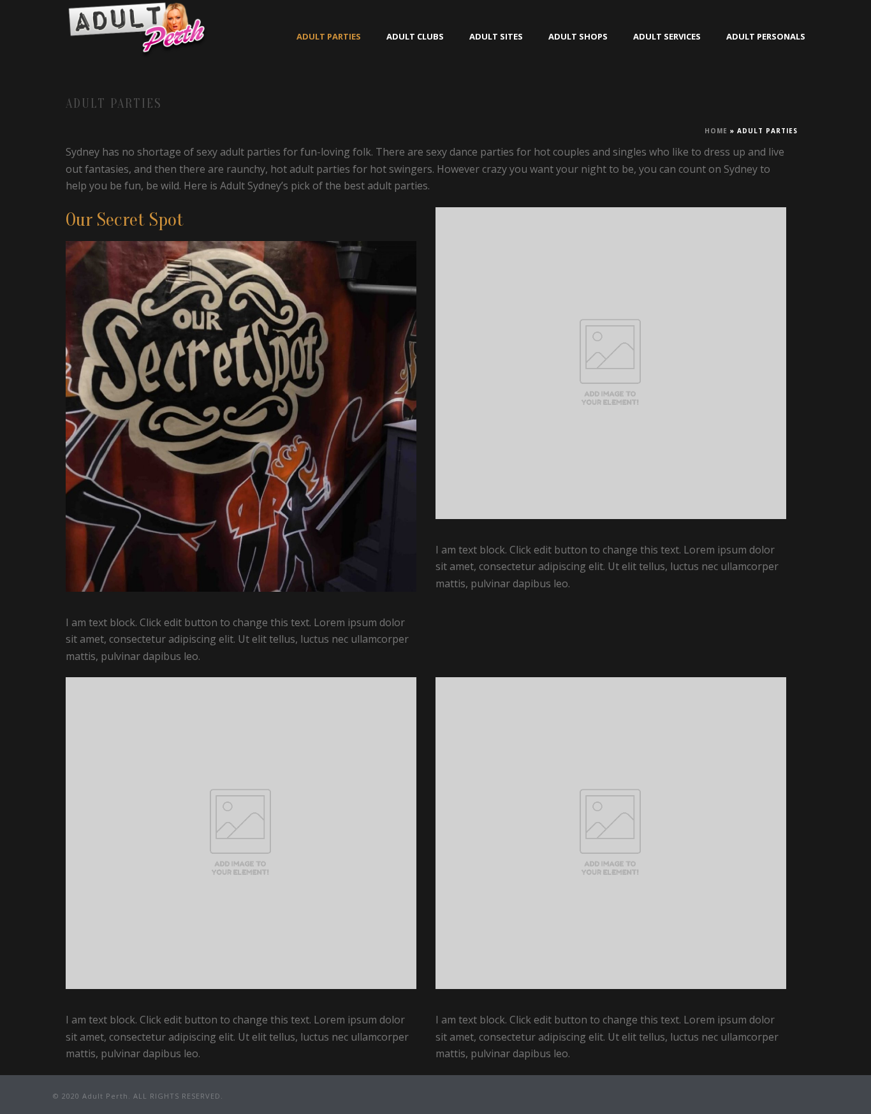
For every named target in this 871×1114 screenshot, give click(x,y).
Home (716, 130)
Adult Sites (496, 36)
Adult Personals (765, 36)
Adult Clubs (415, 36)
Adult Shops (578, 36)
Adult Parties (328, 36)
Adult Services (667, 36)
